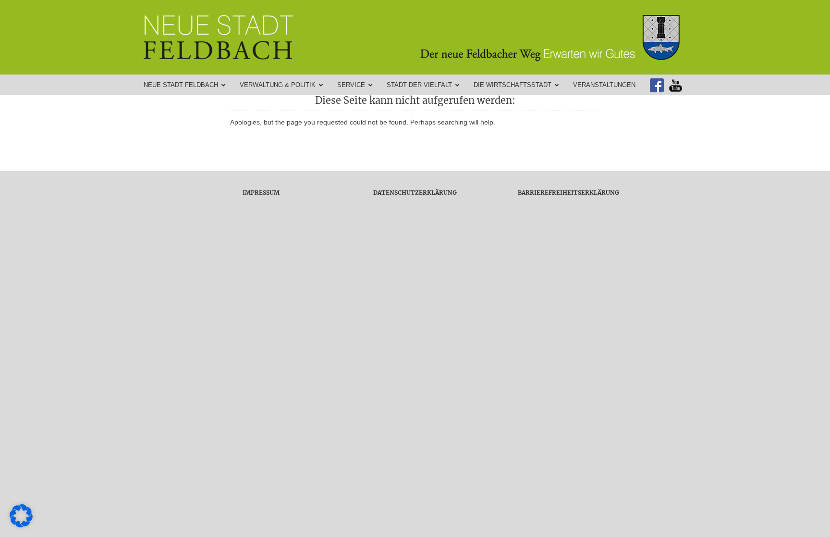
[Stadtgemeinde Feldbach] (420, 37)
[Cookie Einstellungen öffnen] (21, 525)
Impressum (261, 192)
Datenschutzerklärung (415, 192)
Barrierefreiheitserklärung (568, 192)
